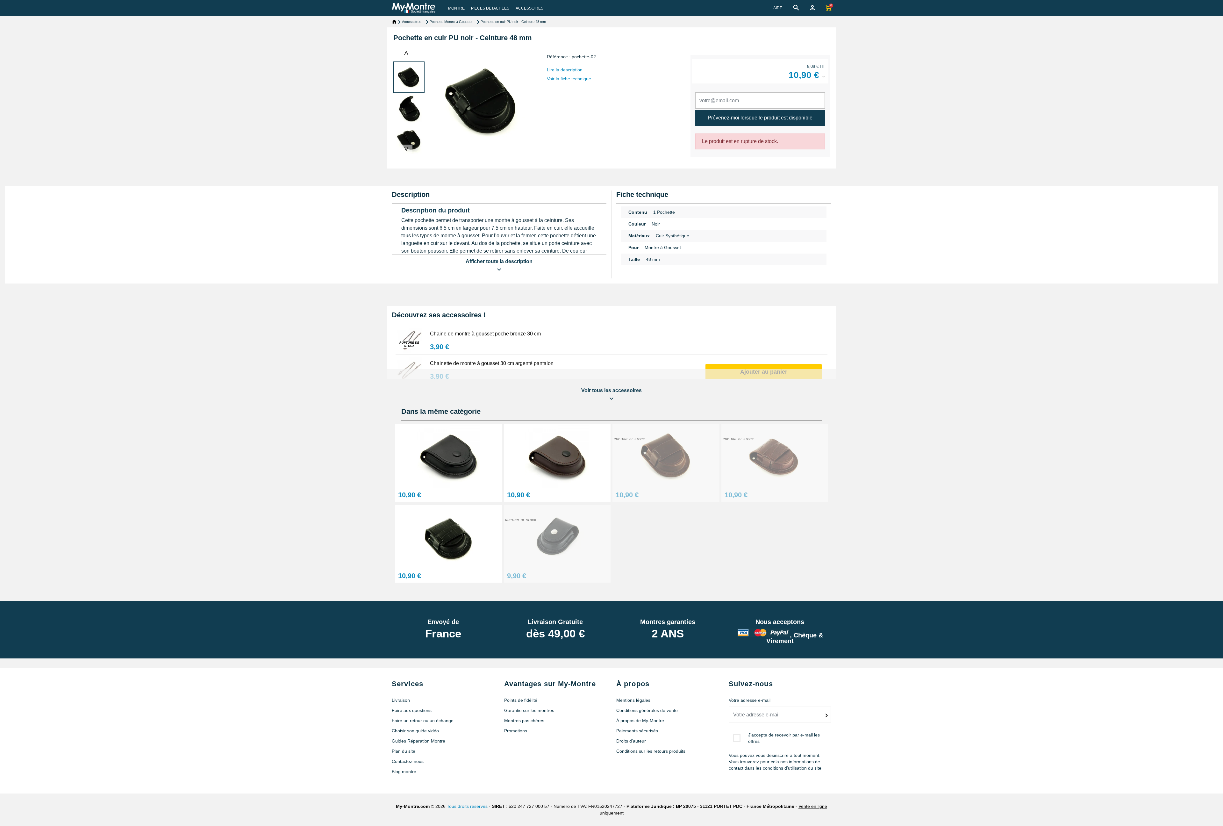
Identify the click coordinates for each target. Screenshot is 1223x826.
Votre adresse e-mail (749, 700)
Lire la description (565, 69)
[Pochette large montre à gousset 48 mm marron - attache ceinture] (557, 455)
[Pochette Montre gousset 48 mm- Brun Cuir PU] (665, 455)
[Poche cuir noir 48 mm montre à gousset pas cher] (448, 536)
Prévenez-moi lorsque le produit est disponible (760, 117)
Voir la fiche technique (569, 78)
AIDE (777, 8)
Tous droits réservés (467, 806)
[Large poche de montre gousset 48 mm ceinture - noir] (448, 455)
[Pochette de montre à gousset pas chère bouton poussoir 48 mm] (557, 536)
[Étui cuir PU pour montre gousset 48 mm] (774, 455)
